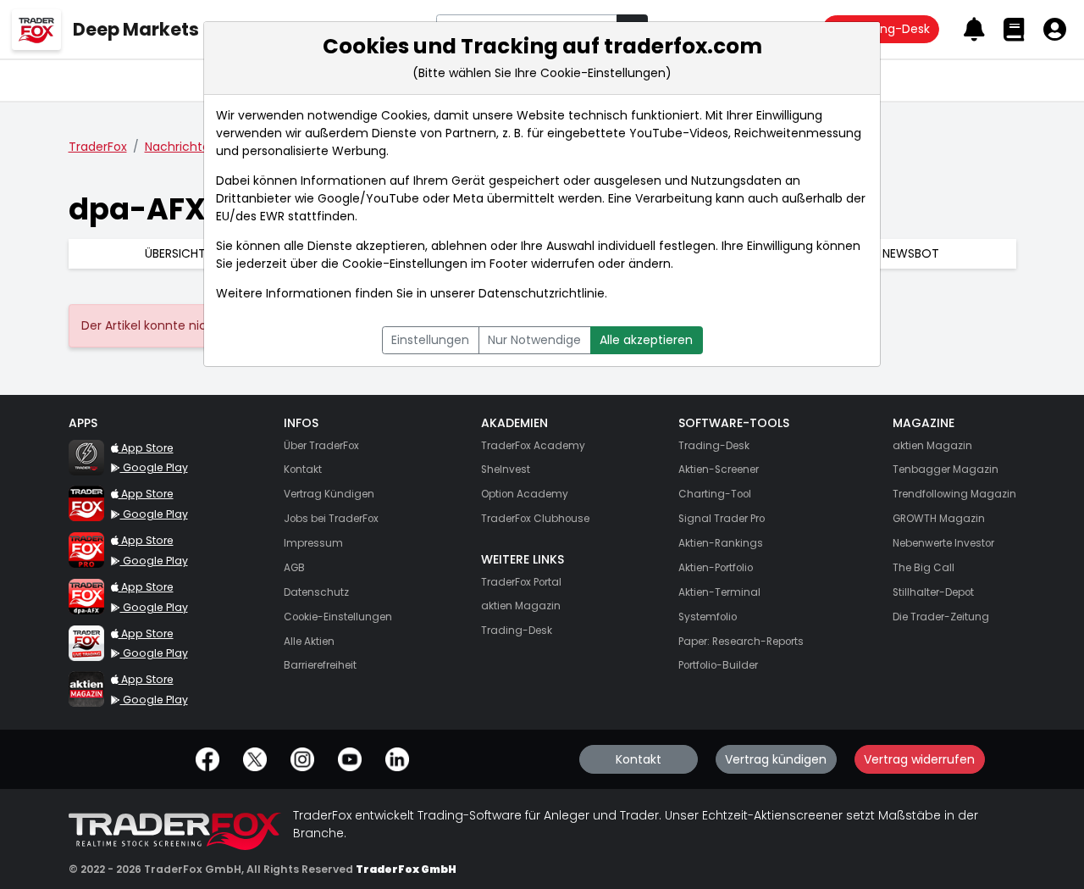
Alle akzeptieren (646, 339)
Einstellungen (430, 339)
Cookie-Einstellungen (404, 263)
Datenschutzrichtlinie (541, 293)
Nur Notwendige (534, 339)
